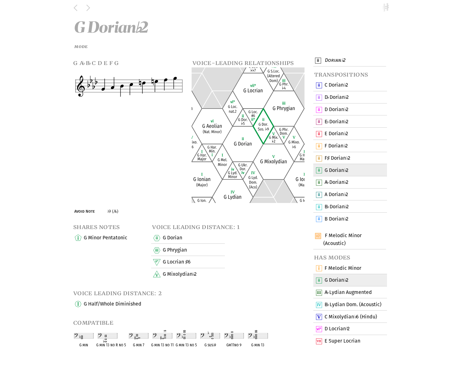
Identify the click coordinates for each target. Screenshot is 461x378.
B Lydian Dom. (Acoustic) (353, 304)
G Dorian (172, 238)
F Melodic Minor (343, 268)
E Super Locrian (342, 341)
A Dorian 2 (336, 182)
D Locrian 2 (337, 329)
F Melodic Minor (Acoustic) (342, 239)
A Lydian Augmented (348, 292)
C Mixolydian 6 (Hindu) (351, 317)
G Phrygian (175, 250)
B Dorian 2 (337, 207)
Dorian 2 (334, 60)
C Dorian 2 (336, 85)
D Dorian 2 (337, 97)
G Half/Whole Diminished (112, 304)
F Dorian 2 (336, 146)
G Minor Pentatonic (105, 238)
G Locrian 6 (177, 262)
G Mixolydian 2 (180, 274)
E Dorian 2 (336, 122)
